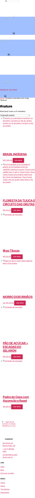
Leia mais (18, 160)
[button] (13, 16)
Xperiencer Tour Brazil (8, 90)
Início (2, 98)
